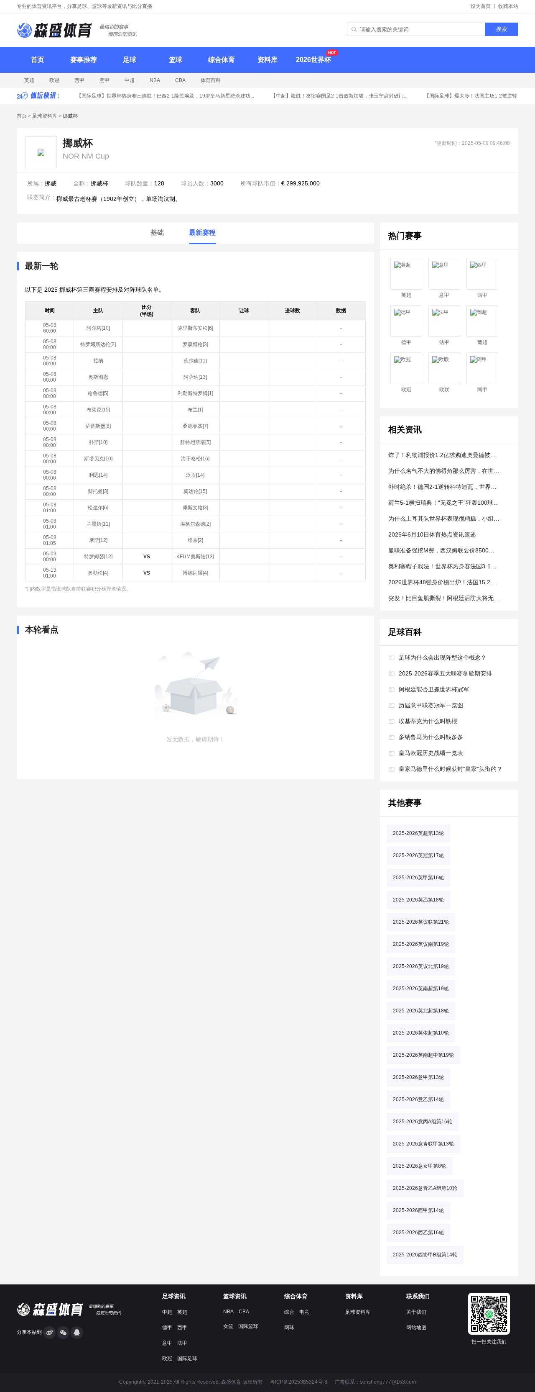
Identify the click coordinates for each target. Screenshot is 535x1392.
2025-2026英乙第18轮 (418, 900)
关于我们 (416, 1312)
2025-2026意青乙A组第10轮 (425, 1188)
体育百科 (211, 80)
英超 (29, 80)
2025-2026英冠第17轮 (418, 855)
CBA (180, 80)
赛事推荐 (83, 59)
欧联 (444, 390)
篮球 (175, 59)
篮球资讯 (235, 1296)
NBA (155, 80)
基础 (157, 232)
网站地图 (416, 1327)
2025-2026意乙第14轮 (418, 1099)
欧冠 (54, 80)
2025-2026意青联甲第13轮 (423, 1144)
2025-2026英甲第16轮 (418, 878)
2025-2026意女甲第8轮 (419, 1166)
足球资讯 (174, 1296)
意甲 (104, 80)
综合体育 (221, 59)
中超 (130, 80)
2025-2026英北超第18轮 (421, 1011)
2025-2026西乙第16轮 (418, 1232)
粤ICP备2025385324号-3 (299, 1382)
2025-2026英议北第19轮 (421, 966)
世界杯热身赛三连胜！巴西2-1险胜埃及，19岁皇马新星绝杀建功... (160, 96)
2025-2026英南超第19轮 (421, 988)
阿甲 (482, 390)
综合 (289, 1312)
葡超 (482, 342)
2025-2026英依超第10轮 (421, 1033)
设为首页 (481, 6)
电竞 (304, 1312)
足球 (129, 59)
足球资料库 (44, 116)
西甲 (79, 80)
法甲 (444, 342)
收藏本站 (508, 6)
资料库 (267, 59)
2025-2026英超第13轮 (418, 833)
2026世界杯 (313, 59)
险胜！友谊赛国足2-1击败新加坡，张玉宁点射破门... (334, 96)
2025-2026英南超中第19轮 (423, 1055)
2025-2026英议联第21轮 (421, 922)
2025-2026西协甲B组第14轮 (425, 1255)
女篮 (228, 1326)
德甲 (406, 342)
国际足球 (187, 1358)
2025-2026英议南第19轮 (421, 944)
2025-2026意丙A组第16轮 (422, 1122)
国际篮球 (248, 1326)
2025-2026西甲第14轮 (418, 1210)
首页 (37, 59)
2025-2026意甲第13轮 (418, 1077)
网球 (289, 1327)
